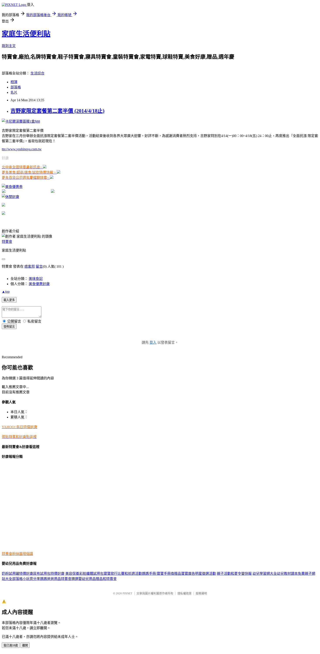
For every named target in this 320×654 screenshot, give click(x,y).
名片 (13, 92)
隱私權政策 (184, 593)
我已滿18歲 (10, 645)
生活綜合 (37, 73)
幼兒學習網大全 (265, 573)
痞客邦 (29, 266)
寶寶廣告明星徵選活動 (198, 573)
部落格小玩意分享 (26, 579)
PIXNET (127, 593)
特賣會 (7, 241)
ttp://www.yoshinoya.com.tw (22, 149)
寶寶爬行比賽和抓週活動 (123, 573)
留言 (39, 266)
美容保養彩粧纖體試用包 (84, 573)
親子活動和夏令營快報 (234, 573)
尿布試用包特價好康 (48, 573)
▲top (6, 291)
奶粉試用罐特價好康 (17, 573)
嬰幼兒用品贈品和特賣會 (97, 579)
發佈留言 (9, 326)
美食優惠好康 (39, 284)
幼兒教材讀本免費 (291, 573)
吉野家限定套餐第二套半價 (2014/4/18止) (57, 111)
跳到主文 (9, 46)
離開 (25, 645)
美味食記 (36, 279)
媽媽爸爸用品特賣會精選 (59, 579)
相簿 (13, 82)
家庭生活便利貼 (26, 34)
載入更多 (9, 300)
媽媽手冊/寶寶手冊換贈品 (161, 573)
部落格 (15, 87)
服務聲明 (201, 593)
